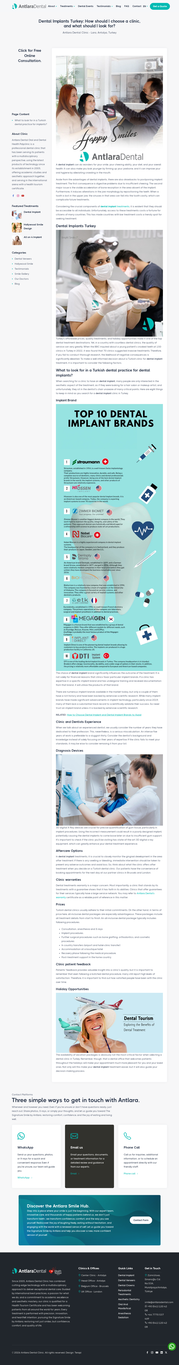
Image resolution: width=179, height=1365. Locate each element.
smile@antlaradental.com (159, 1302)
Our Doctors (22, 278)
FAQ (126, 6)
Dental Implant (32, 212)
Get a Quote (160, 6)
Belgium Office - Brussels (95, 1286)
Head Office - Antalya (93, 1280)
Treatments (66, 6)
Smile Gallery (22, 273)
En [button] (144, 6)
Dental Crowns (126, 1285)
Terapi (78, 1352)
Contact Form (141, 1220)
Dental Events (85, 6)
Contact (136, 6)
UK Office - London (91, 1291)
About (51, 6)
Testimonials (104, 6)
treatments (115, 206)
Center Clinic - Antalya (93, 1275)
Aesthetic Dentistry (129, 1299)
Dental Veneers (23, 258)
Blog (118, 6)
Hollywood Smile (24, 263)
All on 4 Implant (33, 237)
